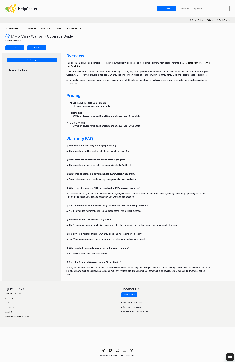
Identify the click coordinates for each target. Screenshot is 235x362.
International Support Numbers (136, 312)
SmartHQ (8, 312)
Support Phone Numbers (134, 307)
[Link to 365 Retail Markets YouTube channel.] (131, 351)
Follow (36, 48)
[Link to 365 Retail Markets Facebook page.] (103, 351)
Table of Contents (18, 70)
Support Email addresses (134, 303)
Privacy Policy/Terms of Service (17, 317)
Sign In (210, 20)
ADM (7, 303)
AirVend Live (10, 307)
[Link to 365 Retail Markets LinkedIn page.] (124, 351)
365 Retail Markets (12, 28)
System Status (197, 20)
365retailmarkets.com (13, 294)
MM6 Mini (58, 28)
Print (14, 48)
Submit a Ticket (129, 295)
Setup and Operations (74, 28)
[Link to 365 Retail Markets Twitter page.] (110, 351)
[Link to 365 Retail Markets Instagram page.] (117, 351)
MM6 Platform (46, 28)
